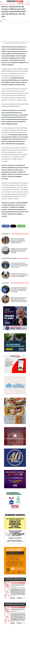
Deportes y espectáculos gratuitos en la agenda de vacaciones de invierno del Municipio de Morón (18, 240)
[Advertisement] (15, 643)
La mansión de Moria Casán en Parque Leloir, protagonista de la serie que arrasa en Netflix (19, 275)
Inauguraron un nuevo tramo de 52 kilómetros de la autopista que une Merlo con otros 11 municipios (19, 250)
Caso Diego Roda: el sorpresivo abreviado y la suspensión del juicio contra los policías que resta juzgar (19, 289)
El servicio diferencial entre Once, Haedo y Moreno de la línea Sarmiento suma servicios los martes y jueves (19, 265)
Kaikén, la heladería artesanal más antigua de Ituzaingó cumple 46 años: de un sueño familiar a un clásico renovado (19, 299)
